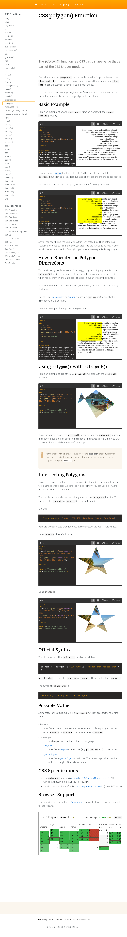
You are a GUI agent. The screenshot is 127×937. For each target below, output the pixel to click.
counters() (9, 43)
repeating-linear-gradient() (16, 110)
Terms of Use (70, 919)
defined (75, 777)
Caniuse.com (77, 801)
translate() (9, 181)
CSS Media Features (13, 256)
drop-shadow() (11, 50)
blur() (7, 22)
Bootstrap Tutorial (12, 259)
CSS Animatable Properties (16, 231)
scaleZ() (8, 163)
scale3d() (9, 152)
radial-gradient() (11, 106)
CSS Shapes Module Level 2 (89, 786)
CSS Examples (11, 210)
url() (6, 199)
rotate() (8, 124)
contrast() (9, 36)
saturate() (9, 142)
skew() (7, 167)
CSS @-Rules (10, 224)
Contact (58, 919)
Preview (117, 124)
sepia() (7, 145)
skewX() (8, 170)
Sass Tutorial (10, 263)
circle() (8, 32)
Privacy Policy (83, 919)
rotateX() (8, 131)
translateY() (9, 191)
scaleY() (8, 160)
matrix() (8, 89)
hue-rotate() (10, 68)
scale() (7, 149)
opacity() (8, 96)
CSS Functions (13, 14)
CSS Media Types (12, 252)
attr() (7, 18)
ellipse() (8, 54)
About (50, 919)
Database (78, 4)
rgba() (7, 121)
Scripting (64, 4)
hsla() (7, 64)
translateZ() (9, 195)
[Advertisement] (80, 38)
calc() (7, 29)
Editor (106, 124)
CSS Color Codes (12, 238)
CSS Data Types (11, 220)
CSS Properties (11, 213)
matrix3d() (9, 92)
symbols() (9, 177)
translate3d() (10, 184)
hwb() (7, 71)
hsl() (6, 61)
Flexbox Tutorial (11, 245)
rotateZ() (8, 138)
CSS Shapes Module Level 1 (95, 777)
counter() (9, 39)
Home (43, 919)
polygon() (9, 103)
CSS (53, 4)
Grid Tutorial (10, 249)
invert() (8, 82)
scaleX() (8, 156)
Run (43, 124)
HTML (44, 4)
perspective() (10, 100)
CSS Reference (13, 206)
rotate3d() (9, 128)
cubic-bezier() (10, 46)
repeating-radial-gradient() (16, 114)
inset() (7, 78)
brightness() (9, 25)
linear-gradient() (11, 85)
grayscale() (9, 57)
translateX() (9, 188)
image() (8, 75)
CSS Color (9, 235)
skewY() (8, 174)
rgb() (7, 117)
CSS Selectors (11, 227)
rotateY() (8, 135)
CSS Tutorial (10, 242)
